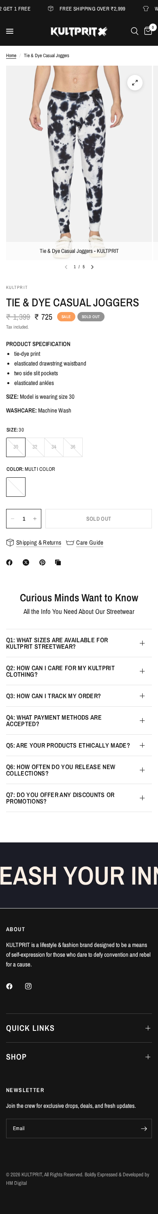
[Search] (134, 31)
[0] (146, 31)
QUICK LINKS (30, 1027)
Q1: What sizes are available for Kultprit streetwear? (57, 643)
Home (11, 55)
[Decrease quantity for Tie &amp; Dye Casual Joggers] (12, 518)
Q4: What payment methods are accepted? (54, 720)
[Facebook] (15, 986)
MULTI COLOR (16, 487)
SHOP (16, 1056)
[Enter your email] (144, 1128)
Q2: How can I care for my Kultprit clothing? (60, 671)
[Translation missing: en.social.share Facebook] (11, 562)
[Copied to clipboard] (59, 562)
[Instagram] (34, 986)
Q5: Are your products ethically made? (68, 745)
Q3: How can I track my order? (53, 695)
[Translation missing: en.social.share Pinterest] (44, 562)
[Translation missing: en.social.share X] (27, 562)
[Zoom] (135, 82)
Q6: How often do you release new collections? (60, 770)
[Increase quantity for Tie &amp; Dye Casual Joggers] (35, 518)
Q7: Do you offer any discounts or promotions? (60, 798)
